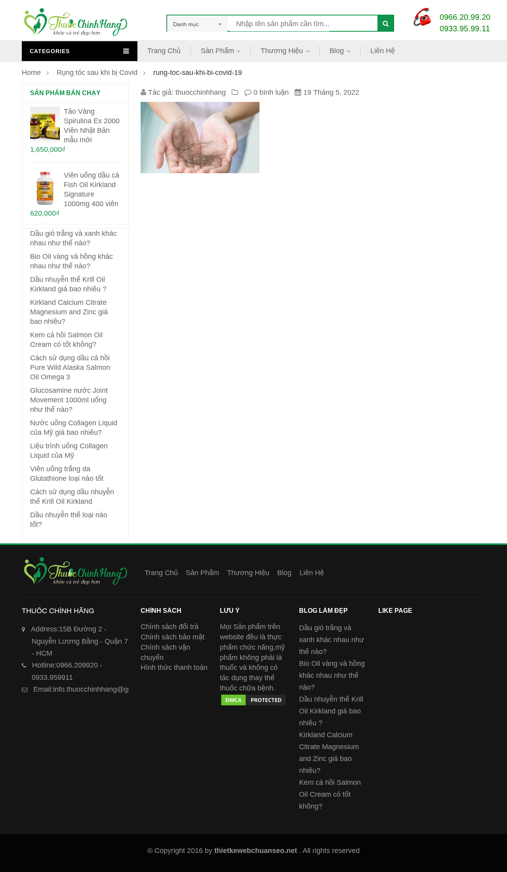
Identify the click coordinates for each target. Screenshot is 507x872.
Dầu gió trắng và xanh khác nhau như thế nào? (331, 640)
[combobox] (197, 24)
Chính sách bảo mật (172, 637)
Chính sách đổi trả (169, 627)
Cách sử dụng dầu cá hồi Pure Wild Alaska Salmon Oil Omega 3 (70, 367)
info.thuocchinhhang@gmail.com (94, 689)
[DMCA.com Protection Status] (253, 698)
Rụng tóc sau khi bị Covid (97, 72)
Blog (337, 51)
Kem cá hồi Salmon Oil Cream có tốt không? (330, 794)
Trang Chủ (164, 51)
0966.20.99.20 (465, 17)
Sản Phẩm (217, 51)
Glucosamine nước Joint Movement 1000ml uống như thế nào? (69, 399)
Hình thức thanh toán (174, 667)
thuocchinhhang (200, 92)
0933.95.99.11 (465, 28)
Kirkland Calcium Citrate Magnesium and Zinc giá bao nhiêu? (69, 311)
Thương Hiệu (282, 51)
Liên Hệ (382, 51)
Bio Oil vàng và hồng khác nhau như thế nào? (332, 675)
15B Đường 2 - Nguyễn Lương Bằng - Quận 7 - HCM (79, 641)
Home (31, 72)
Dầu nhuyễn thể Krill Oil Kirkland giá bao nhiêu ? (331, 711)
